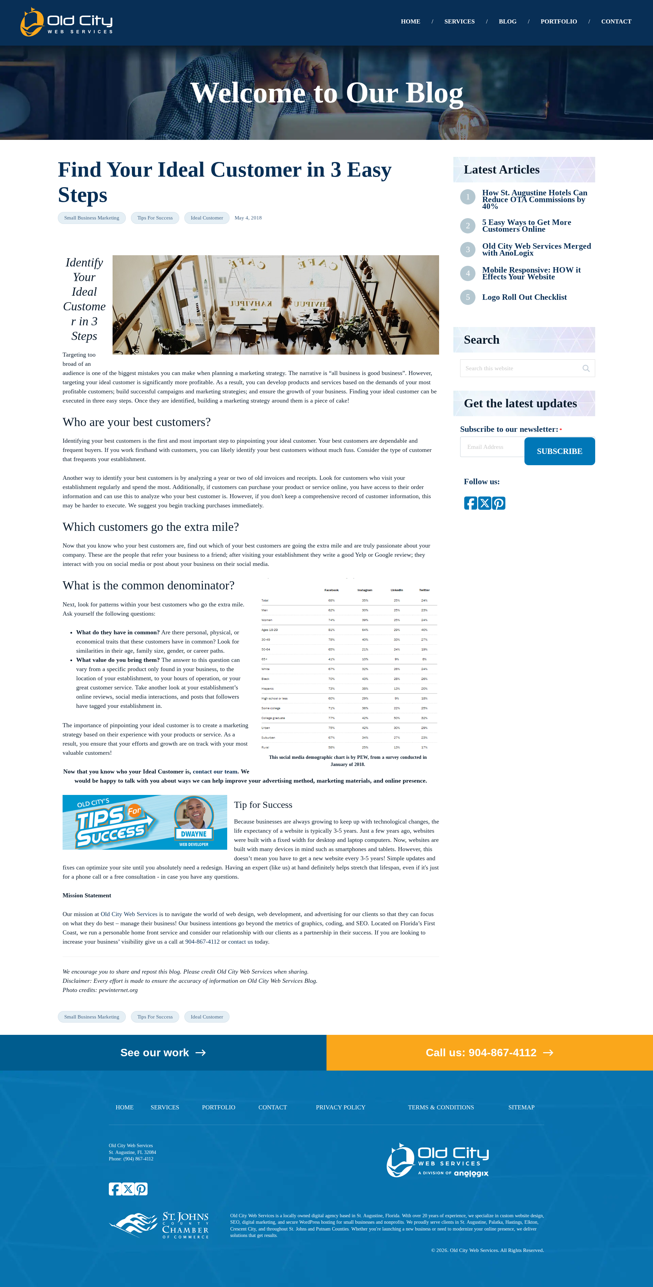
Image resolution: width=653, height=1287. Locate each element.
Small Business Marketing (91, 218)
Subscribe (560, 451)
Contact (272, 1107)
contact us (240, 941)
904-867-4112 (202, 941)
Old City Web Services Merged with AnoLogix (536, 249)
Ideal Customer (207, 218)
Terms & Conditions (441, 1107)
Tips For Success (155, 218)
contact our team (215, 771)
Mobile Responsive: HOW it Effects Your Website (531, 273)
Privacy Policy (341, 1107)
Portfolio (218, 1107)
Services (165, 1107)
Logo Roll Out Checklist (524, 297)
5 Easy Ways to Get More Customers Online (526, 225)
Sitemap (521, 1107)
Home (125, 1107)
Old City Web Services (129, 914)
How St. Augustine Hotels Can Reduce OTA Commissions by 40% (534, 199)
